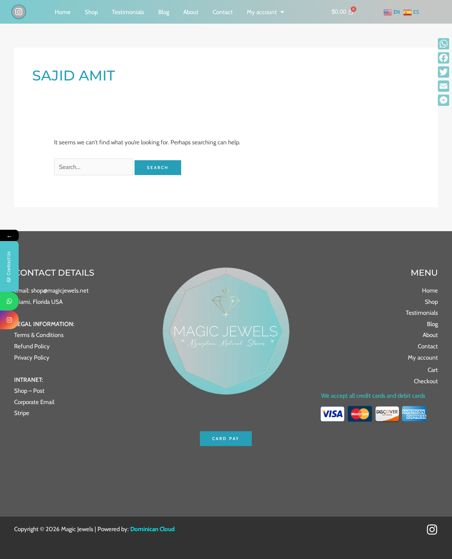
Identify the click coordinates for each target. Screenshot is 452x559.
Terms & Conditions (39, 334)
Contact (223, 12)
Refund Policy (32, 346)
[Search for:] (94, 166)
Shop (91, 12)
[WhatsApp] (443, 44)
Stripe (21, 412)
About (190, 12)
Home (63, 12)
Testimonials (128, 12)
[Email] (443, 86)
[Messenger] (443, 100)
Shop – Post (29, 390)
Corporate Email (34, 401)
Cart (433, 369)
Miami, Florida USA (38, 301)
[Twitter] (443, 72)
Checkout (426, 381)
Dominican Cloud (152, 529)
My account (262, 12)
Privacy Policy (31, 357)
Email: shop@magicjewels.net (51, 290)
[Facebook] (443, 58)
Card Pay (225, 438)
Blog (163, 12)
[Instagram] (432, 529)
